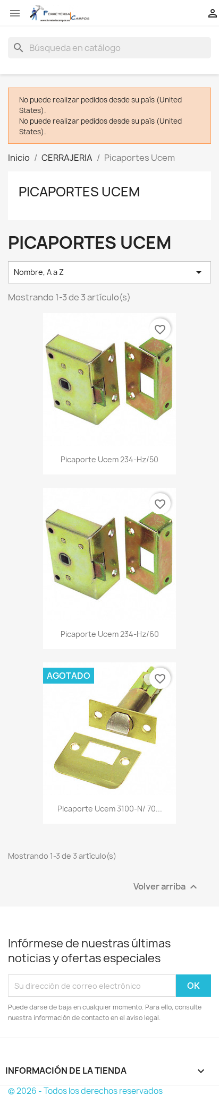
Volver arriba (166, 887)
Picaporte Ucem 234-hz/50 (109, 459)
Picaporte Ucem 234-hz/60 (110, 634)
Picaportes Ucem (79, 192)
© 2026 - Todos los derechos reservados (85, 1091)
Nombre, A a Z (109, 272)
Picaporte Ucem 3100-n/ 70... (109, 809)
